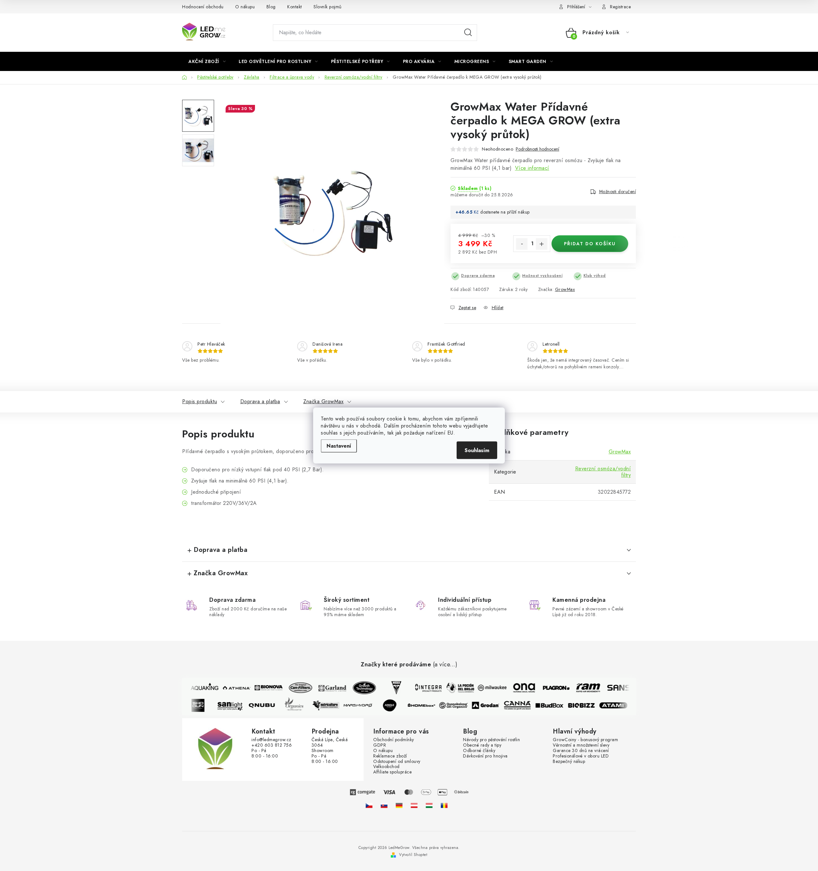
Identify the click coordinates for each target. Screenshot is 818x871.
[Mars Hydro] (362, 705)
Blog (271, 7)
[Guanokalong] (458, 705)
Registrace (620, 7)
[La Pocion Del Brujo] (456, 688)
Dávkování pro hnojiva (485, 756)
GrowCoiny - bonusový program (585, 739)
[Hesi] (392, 688)
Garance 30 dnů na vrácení (581, 750)
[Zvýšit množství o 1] (541, 244)
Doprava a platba (260, 401)
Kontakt (294, 7)
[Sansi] (616, 688)
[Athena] (232, 688)
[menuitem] (207, 61)
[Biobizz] (586, 705)
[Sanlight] (234, 705)
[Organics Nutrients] (298, 705)
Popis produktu (199, 401)
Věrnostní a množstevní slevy (581, 745)
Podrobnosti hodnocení (537, 149)
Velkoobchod (386, 766)
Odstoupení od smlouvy (397, 761)
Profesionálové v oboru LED (581, 756)
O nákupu (245, 7)
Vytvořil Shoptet (413, 855)
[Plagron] (552, 688)
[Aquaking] (200, 688)
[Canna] (522, 705)
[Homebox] (426, 705)
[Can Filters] (296, 688)
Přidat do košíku (590, 243)
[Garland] (328, 688)
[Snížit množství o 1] (522, 244)
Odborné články (479, 750)
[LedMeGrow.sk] (384, 805)
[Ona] (520, 688)
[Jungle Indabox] (394, 705)
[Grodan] (490, 705)
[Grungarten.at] (414, 805)
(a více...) (445, 664)
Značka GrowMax (323, 401)
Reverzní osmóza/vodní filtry (603, 472)
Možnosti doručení (617, 191)
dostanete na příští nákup (505, 212)
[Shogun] (202, 705)
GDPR (379, 745)
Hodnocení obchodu (203, 7)
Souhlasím (477, 450)
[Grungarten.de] (399, 805)
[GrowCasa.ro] (444, 805)
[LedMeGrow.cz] (369, 805)
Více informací (532, 168)
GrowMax (565, 289)
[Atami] (618, 705)
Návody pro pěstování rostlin (491, 739)
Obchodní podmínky (393, 739)
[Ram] (584, 688)
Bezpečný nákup (569, 761)
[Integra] (424, 688)
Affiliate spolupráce (392, 772)
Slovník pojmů (327, 7)
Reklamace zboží (390, 756)
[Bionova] (264, 688)
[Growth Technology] (360, 688)
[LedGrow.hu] (429, 805)
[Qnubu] (266, 705)
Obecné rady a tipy (482, 745)
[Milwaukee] (488, 688)
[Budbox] (554, 705)
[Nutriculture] (330, 705)
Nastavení (339, 446)
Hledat (468, 32)
